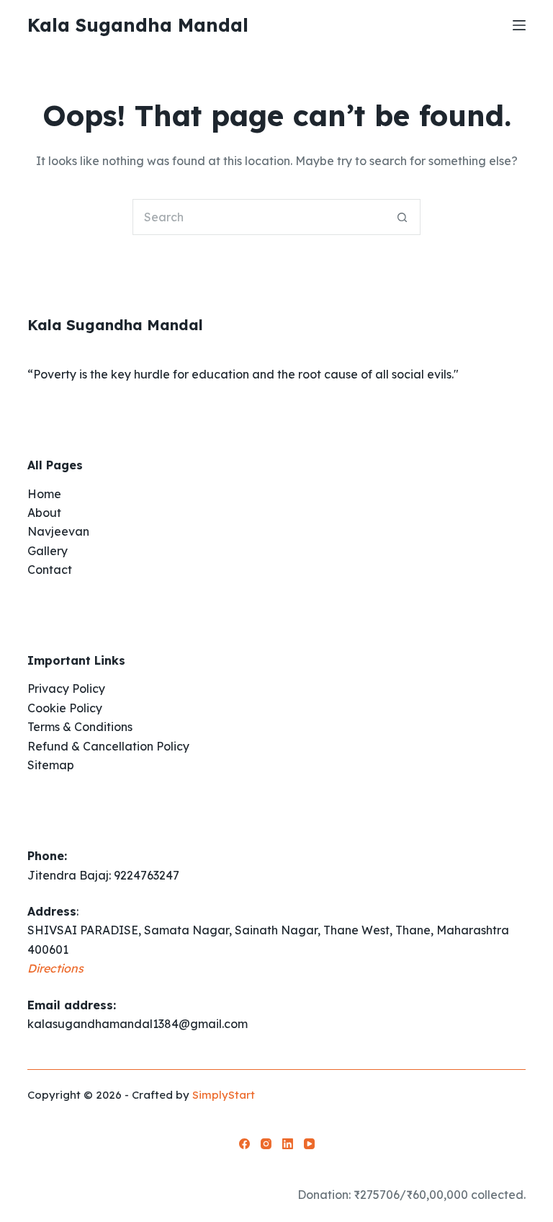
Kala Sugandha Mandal (137, 25)
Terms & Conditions (79, 727)
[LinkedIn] (287, 1143)
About (44, 512)
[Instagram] (266, 1143)
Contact (49, 569)
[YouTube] (309, 1143)
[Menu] (519, 25)
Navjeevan (58, 531)
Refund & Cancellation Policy (108, 746)
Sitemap (50, 765)
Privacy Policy (66, 688)
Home (44, 494)
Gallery (47, 551)
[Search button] (403, 217)
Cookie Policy (64, 708)
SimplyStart (223, 1095)
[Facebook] (244, 1143)
